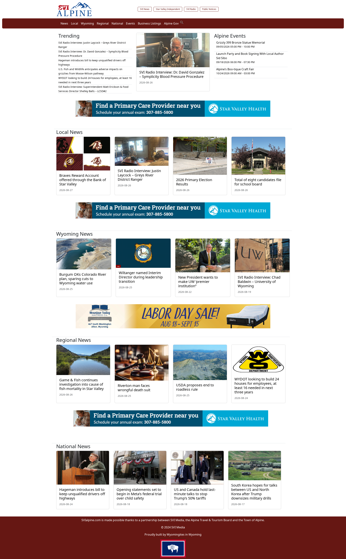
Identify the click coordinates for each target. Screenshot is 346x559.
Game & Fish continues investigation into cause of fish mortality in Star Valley (81, 384)
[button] (182, 22)
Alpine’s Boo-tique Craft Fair (235, 69)
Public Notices (209, 9)
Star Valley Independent (168, 9)
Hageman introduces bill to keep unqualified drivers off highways (82, 494)
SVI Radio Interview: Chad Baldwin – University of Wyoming (259, 281)
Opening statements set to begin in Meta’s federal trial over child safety (139, 494)
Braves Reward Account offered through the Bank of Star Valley (82, 180)
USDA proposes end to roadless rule (195, 387)
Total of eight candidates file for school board (257, 182)
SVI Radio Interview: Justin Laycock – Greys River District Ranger (139, 175)
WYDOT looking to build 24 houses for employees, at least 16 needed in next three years (256, 385)
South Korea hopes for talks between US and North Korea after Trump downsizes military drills (254, 492)
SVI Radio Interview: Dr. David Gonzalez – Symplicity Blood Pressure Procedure (171, 74)
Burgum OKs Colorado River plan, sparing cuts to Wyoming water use (82, 278)
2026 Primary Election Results (194, 182)
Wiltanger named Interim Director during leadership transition (141, 277)
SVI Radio (191, 9)
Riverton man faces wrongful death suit (134, 387)
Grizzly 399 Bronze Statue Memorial (240, 43)
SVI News (144, 9)
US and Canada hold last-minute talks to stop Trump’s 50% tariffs (195, 494)
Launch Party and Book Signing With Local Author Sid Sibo (250, 56)
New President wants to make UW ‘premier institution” (198, 281)
